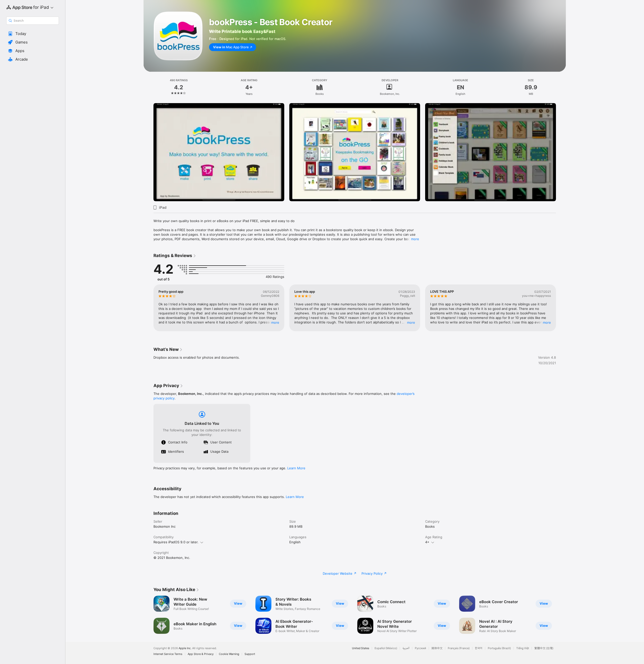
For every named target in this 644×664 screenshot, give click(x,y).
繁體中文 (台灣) (543, 648)
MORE (275, 322)
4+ (427, 542)
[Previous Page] (148, 152)
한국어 (478, 648)
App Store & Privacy (201, 654)
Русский (420, 648)
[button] (33, 33)
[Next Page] (561, 152)
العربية (406, 648)
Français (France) (459, 648)
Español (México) (386, 648)
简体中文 (436, 648)
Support (250, 654)
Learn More (296, 468)
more (415, 239)
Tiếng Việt (522, 648)
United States (360, 648)
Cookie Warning (229, 654)
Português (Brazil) (499, 648)
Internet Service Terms (167, 654)
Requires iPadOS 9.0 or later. (175, 542)
